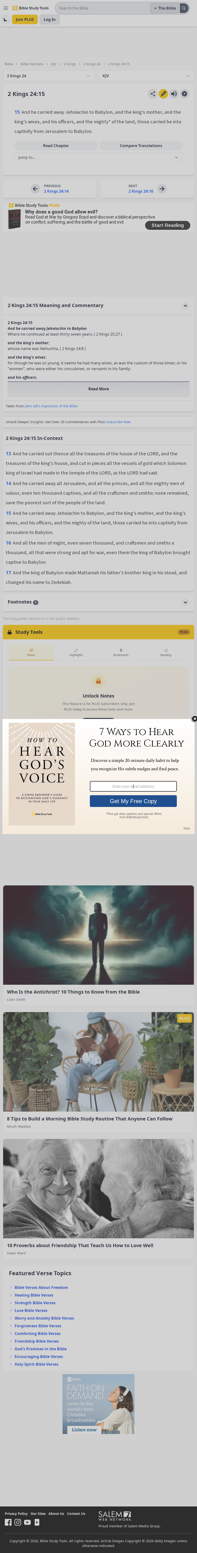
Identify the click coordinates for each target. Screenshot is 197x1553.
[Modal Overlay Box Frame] (98, 776)
